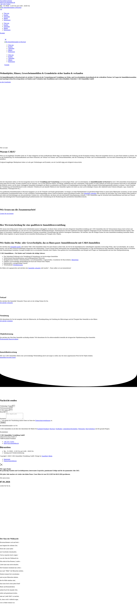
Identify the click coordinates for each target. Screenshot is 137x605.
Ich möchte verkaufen (6, 303)
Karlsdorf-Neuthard (43, 429)
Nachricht (3, 418)
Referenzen (7, 20)
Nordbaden (59, 429)
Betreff (2, 412)
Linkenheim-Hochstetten (70, 429)
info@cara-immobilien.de (7, 2)
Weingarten (81, 429)
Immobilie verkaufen (90, 193)
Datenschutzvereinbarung (42, 420)
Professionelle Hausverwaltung (9, 339)
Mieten (6, 18)
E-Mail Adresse (5, 410)
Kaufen (6, 15)
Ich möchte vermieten (6, 321)
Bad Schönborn (90, 429)
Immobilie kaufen (15, 247)
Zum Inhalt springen (6, 1)
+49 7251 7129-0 (5, 4)
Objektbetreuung (18, 265)
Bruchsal (52, 429)
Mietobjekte (74, 260)
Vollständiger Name (6, 406)
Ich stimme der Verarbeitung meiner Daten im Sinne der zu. (27, 420)
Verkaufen (7, 16)
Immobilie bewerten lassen (8, 357)
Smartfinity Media (47, 456)
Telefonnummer (5, 408)
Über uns (6, 13)
